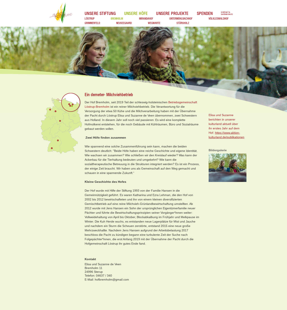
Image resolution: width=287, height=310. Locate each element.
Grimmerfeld (92, 23)
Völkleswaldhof (219, 18)
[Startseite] (61, 13)
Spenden (205, 13)
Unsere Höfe (136, 13)
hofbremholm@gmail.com (112, 279)
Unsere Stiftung (100, 13)
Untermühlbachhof (180, 18)
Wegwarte (154, 23)
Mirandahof (146, 18)
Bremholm (117, 18)
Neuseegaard (124, 23)
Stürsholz (182, 23)
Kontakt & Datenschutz (227, 13)
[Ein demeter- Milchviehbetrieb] (229, 168)
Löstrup (90, 18)
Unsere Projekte (172, 13)
